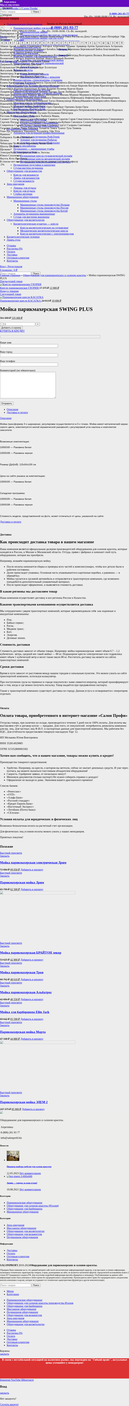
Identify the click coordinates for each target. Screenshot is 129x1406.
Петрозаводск (70, 109)
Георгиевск (34, 61)
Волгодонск (86, 55)
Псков (33, 113)
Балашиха (30, 49)
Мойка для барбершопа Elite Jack (24, 1012)
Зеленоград (20, 73)
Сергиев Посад (8, 122)
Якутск (4, 158)
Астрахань (117, 46)
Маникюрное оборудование (23, 1211)
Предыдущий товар (11, 281)
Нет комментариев (30, 1173)
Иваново (5, 76)
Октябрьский (31, 106)
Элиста (36, 152)
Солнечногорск (92, 122)
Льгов (61, 91)
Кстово (42, 88)
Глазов (45, 61)
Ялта (11, 158)
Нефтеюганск (93, 97)
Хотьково (27, 137)
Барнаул (41, 49)
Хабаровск (6, 137)
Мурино (74, 94)
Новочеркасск (27, 103)
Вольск (20, 58)
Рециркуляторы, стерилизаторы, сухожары (37, 80)
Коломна (34, 85)
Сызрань (72, 125)
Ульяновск (17, 131)
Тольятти (44, 128)
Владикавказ (45, 55)
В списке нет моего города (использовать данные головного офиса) (39, 161)
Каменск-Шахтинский (70, 82)
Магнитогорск (19, 94)
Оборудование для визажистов (24, 1234)
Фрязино (5, 134)
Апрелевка (59, 46)
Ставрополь (7, 125)
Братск (20, 52)
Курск (79, 88)
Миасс (41, 94)
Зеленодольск (35, 73)
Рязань (55, 116)
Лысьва (52, 91)
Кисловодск (122, 82)
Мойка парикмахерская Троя (21, 972)
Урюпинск (30, 131)
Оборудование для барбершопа (24, 1208)
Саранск (53, 119)
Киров (110, 82)
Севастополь (83, 119)
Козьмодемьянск (18, 85)
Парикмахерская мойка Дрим (22, 882)
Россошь (5, 116)
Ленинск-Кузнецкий (26, 91)
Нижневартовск (110, 97)
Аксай (12, 46)
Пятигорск (67, 113)
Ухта (57, 131)
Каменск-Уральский (44, 82)
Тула (69, 128)
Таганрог (5, 128)
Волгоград (72, 55)
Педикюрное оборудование (22, 1237)
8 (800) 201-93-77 (119, 13)
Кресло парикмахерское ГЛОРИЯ (19, 287)
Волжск (97, 55)
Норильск (42, 103)
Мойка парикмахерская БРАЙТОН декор (30, 952)
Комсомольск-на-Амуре (63, 85)
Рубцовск (34, 116)
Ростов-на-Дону (81, 36)
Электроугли (23, 152)
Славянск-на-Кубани (58, 122)
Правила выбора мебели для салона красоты (29, 1166)
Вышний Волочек (63, 58)
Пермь (38, 109)
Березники (74, 49)
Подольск (117, 109)
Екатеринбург (8, 36)
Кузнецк (62, 88)
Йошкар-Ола (7, 79)
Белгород (61, 49)
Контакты (12, 1259)
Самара (95, 36)
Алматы (21, 46)
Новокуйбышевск (82, 100)
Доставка (12, 1250)
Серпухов (23, 122)
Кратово (19, 88)
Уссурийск (42, 131)
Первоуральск (26, 109)
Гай (2, 61)
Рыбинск (46, 116)
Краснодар (121, 85)
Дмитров (36, 64)
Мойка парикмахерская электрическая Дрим (33, 862)
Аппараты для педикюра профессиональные (38, 132)
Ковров (4, 85)
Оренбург (58, 106)
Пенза (14, 109)
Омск (68, 36)
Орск (85, 106)
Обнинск (5, 106)
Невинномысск (61, 97)
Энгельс (45, 152)
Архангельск (102, 46)
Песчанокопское (52, 109)
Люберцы (70, 91)
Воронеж (30, 58)
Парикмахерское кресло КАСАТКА (20, 300)
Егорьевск (21, 67)
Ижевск (29, 76)
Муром (96, 94)
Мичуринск (52, 94)
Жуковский (19, 70)
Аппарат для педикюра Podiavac (38, 139)
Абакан (4, 46)
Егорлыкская (7, 67)
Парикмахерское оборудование (24, 1202)
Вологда (120, 55)
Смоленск (76, 122)
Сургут (62, 125)
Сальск (14, 119)
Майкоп (32, 94)
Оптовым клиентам (18, 1256)
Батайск (51, 49)
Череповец (32, 143)
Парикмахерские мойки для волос (33, 28)
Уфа (122, 36)
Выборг (40, 58)
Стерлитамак (39, 125)
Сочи (119, 122)
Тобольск (33, 128)
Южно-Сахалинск (10, 155)
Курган (71, 88)
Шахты (4, 146)
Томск (53, 128)
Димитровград (21, 64)
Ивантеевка (17, 76)
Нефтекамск (77, 97)
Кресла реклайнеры (24, 145)
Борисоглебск (8, 52)
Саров (72, 119)
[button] (31, 869)
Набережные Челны (11, 97)
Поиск (36, 11)
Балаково (19, 49)
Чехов (42, 143)
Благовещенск (111, 49)
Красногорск (107, 85)
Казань (21, 36)
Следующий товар (10, 294)
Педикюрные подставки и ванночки (34, 164)
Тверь (23, 128)
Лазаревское (7, 91)
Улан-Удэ (5, 131)
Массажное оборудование (21, 1228)
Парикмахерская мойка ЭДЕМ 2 (24, 1102)
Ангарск (47, 46)
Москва (43, 36)
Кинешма (100, 82)
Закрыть (4, 855)
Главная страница (10, 275)
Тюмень (76, 128)
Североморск (116, 119)
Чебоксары (6, 143)
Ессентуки (51, 67)
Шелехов (14, 146)
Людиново (83, 91)
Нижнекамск (7, 100)
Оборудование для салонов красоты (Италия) (33, 1205)
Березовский (87, 49)
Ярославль (21, 158)
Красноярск (32, 36)
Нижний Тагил (46, 100)
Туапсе (62, 128)
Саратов (63, 119)
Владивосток (30, 55)
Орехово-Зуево (73, 106)
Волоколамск (7, 58)
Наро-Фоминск (42, 97)
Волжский (109, 55)
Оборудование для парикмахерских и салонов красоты (54, 275)
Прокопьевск (7, 113)
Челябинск (6, 39)
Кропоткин (30, 88)
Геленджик (21, 61)
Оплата (11, 1253)
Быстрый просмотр (11, 852)
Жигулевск (6, 70)
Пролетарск (22, 113)
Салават (4, 119)
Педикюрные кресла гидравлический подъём (46, 155)
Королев (83, 85)
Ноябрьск (53, 103)
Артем (91, 46)
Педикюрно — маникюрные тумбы (33, 148)
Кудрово (51, 88)
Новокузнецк (63, 100)
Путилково (54, 113)
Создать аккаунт (9, 1404)
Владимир (60, 55)
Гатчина (9, 61)
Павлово (5, 109)
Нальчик (28, 97)
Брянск (29, 52)
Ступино (52, 125)
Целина (4, 140)
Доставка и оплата (17, 412)
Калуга (29, 82)
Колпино (44, 85)
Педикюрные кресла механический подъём (45, 158)
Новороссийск (101, 100)
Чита (49, 143)
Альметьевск (34, 46)
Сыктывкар (84, 125)
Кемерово (89, 82)
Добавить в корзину (11, 327)
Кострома (93, 85)
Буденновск (40, 52)
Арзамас (70, 46)
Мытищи (106, 94)
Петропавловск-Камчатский (95, 109)
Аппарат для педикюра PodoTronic (40, 136)
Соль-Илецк (108, 122)
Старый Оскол (22, 125)
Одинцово (17, 106)
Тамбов (15, 128)
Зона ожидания (15, 1225)
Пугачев (42, 113)
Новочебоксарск (9, 103)
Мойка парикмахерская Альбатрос (26, 992)
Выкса (49, 58)
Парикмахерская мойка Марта (23, 1032)
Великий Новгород (11, 55)
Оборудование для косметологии (26, 1231)
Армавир (81, 46)
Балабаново (6, 49)
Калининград (16, 82)
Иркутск (39, 76)
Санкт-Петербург (110, 36)
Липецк (43, 91)
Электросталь (8, 152)
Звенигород (6, 73)
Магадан (5, 94)
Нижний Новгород (26, 100)
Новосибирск (56, 36)
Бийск (99, 49)
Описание (12, 409)
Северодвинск (100, 119)
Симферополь (38, 122)
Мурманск (85, 94)
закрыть (4, 1354)
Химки (17, 137)
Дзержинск (6, 64)
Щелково (5, 149)
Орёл (49, 106)
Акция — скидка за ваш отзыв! (22, 1183)
